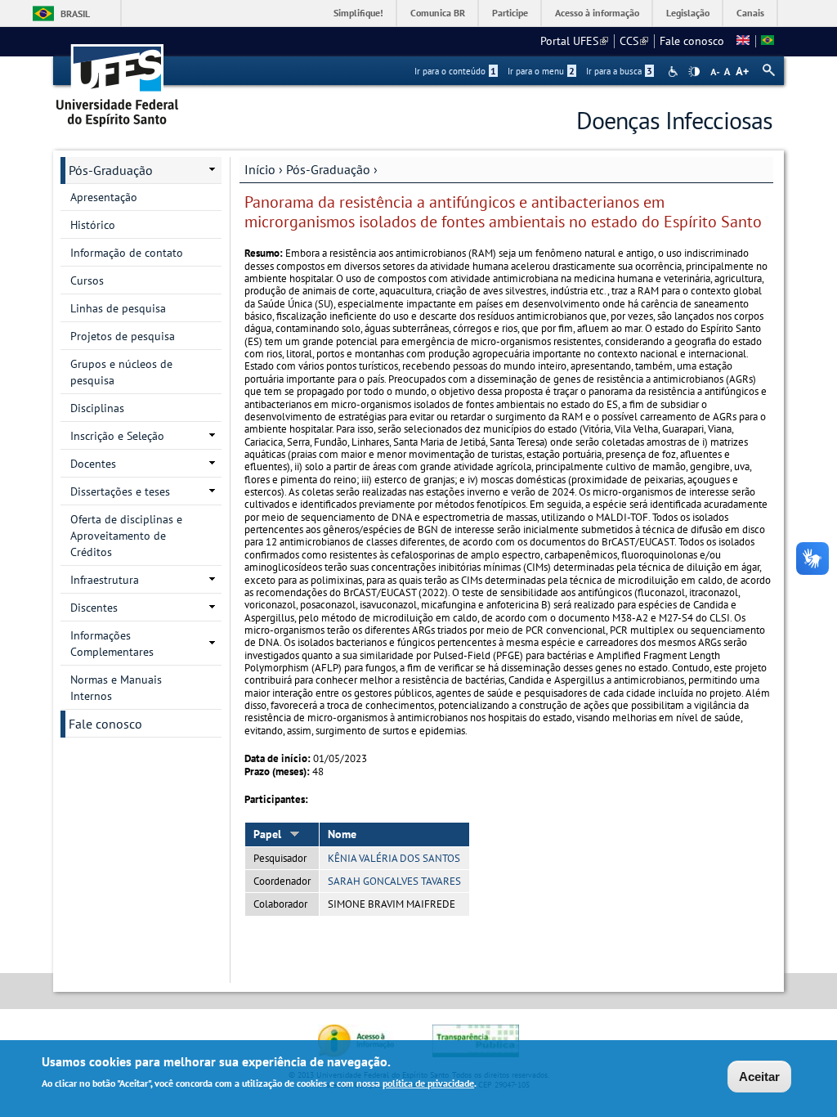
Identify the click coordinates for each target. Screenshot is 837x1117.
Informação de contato (126, 252)
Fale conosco (692, 41)
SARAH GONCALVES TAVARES (394, 881)
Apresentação (103, 197)
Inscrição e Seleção (117, 435)
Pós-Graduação (328, 169)
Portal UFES (574, 41)
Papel (267, 834)
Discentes (94, 607)
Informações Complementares (112, 643)
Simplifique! (358, 13)
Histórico (92, 225)
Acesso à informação (597, 13)
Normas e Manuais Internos (116, 687)
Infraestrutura (104, 579)
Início (259, 169)
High (694, 72)
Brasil (75, 13)
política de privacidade (428, 1083)
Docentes (93, 463)
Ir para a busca (619, 71)
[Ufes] (117, 80)
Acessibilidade (675, 71)
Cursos (87, 280)
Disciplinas (97, 408)
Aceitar (759, 1076)
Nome (342, 834)
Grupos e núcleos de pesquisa (121, 372)
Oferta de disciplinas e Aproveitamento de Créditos (126, 535)
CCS (634, 41)
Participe (510, 13)
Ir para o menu (541, 71)
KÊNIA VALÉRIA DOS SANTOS (394, 858)
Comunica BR (437, 13)
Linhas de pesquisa (118, 308)
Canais (750, 13)
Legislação (687, 13)
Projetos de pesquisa (122, 336)
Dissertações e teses (120, 491)
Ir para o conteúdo (455, 71)
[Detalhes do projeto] (767, 41)
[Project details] (743, 41)
